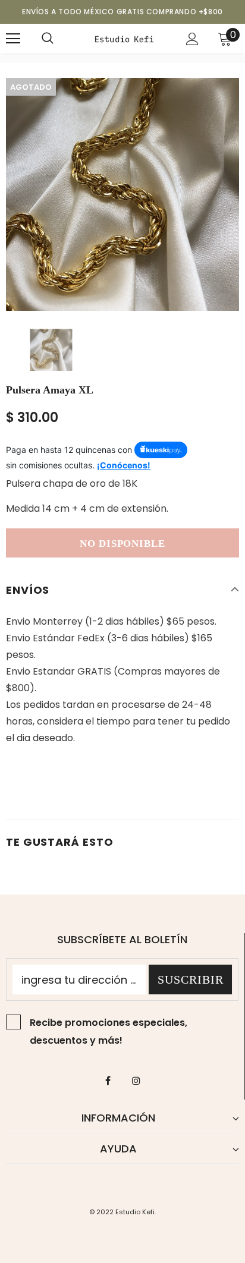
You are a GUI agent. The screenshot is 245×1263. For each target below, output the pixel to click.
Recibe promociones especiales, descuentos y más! (108, 1031)
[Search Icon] (48, 39)
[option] (122, 194)
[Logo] (124, 38)
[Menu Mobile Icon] (13, 39)
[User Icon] (192, 39)
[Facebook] (108, 1080)
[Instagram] (136, 1080)
